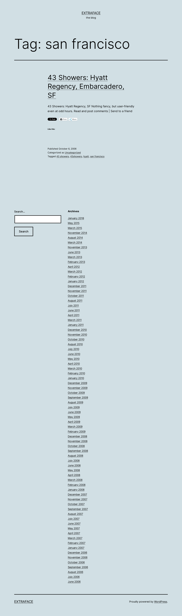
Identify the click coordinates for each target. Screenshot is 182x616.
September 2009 (78, 397)
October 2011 (76, 295)
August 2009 (75, 402)
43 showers (62, 156)
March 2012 (75, 271)
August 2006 (75, 572)
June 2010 (74, 354)
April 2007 (74, 533)
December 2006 (77, 552)
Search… (19, 211)
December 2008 (77, 436)
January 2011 (76, 324)
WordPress (160, 601)
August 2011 (75, 300)
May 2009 (74, 416)
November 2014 (77, 232)
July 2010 (73, 349)
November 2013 (77, 247)
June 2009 (74, 412)
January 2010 (76, 378)
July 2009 (74, 407)
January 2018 (76, 218)
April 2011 (73, 315)
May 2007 (74, 528)
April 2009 (74, 421)
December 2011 (77, 286)
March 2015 (75, 227)
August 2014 (75, 237)
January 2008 (76, 489)
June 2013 (74, 252)
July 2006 (74, 576)
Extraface (91, 13)
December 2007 (77, 494)
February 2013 (76, 261)
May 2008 (74, 470)
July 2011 (73, 305)
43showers (76, 156)
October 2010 (76, 339)
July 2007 (73, 518)
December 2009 (77, 383)
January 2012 (76, 281)
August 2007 (75, 513)
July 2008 (74, 460)
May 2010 (73, 358)
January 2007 (76, 547)
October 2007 (76, 504)
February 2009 (76, 431)
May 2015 (73, 223)
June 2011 (74, 310)
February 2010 (76, 373)
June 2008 (74, 465)
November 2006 (77, 557)
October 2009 (76, 392)
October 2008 (76, 445)
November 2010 (77, 334)
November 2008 (77, 441)
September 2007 (78, 509)
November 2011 (77, 290)
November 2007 (77, 499)
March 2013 (75, 257)
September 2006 (78, 567)
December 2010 (77, 329)
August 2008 (75, 455)
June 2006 (74, 581)
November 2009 (77, 387)
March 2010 (75, 368)
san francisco (97, 156)
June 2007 (74, 523)
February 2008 (76, 484)
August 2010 (75, 344)
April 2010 (74, 363)
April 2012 (74, 266)
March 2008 (75, 479)
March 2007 (75, 538)
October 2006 (76, 562)
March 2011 (75, 319)
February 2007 (76, 542)
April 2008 (74, 475)
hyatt (86, 156)
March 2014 (75, 242)
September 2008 (78, 450)
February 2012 (76, 276)
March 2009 (75, 426)
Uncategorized (73, 152)
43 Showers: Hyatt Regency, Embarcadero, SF (86, 86)
